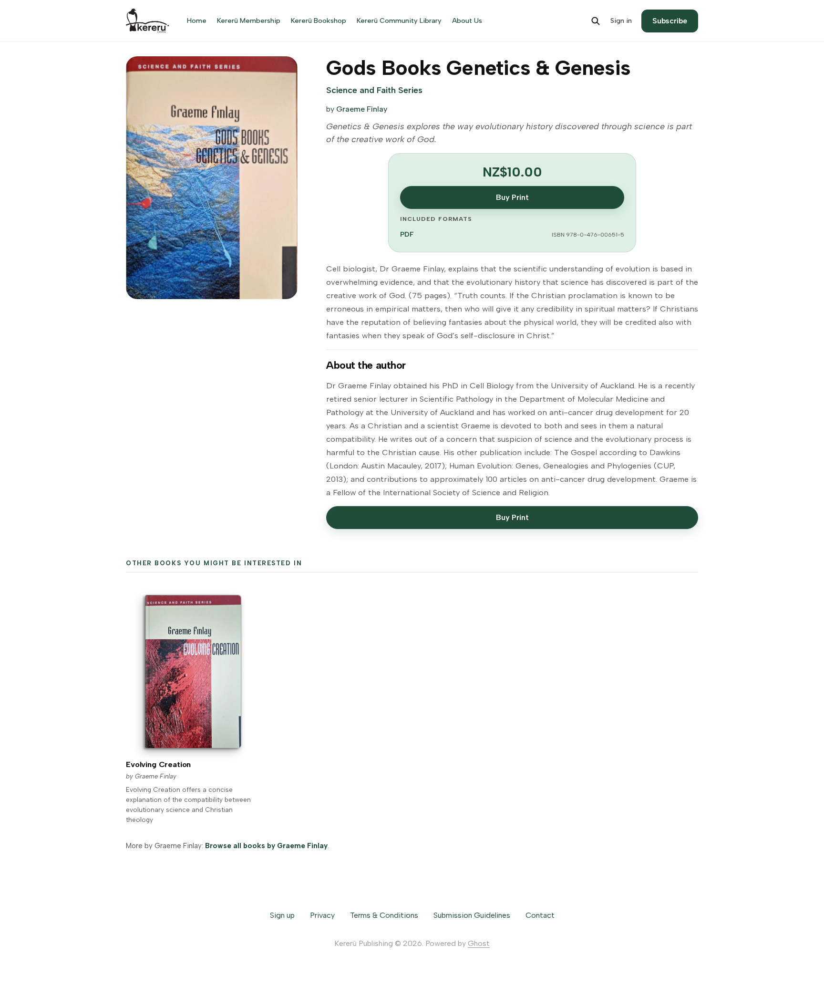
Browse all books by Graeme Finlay (266, 845)
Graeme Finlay (361, 109)
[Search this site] (595, 21)
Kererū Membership (248, 20)
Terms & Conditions (384, 915)
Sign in (621, 20)
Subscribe (669, 20)
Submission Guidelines (471, 915)
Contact (540, 915)
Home (196, 20)
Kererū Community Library (399, 20)
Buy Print (512, 197)
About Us (467, 20)
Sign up (282, 915)
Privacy (322, 915)
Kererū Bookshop (318, 20)
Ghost (479, 943)
